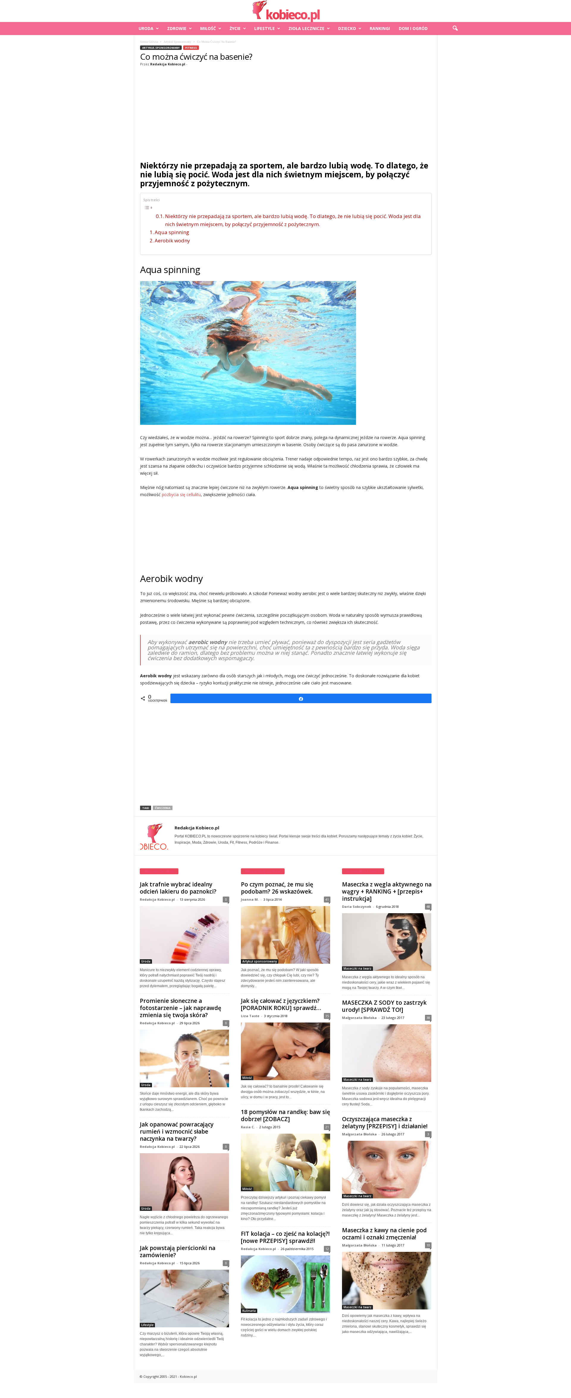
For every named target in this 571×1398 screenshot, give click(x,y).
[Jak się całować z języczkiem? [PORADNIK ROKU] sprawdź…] (285, 1051)
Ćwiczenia (162, 808)
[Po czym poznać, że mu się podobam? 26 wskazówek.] (285, 935)
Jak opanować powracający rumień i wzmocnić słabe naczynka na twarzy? (177, 1132)
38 (428, 1017)
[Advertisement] (286, 112)
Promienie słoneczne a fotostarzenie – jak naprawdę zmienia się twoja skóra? (180, 1008)
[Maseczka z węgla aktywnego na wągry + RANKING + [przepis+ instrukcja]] (387, 942)
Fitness (191, 48)
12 (327, 1248)
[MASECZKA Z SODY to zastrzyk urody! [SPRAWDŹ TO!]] (387, 1053)
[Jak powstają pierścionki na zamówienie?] (184, 1298)
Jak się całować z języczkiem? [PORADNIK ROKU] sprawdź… (281, 1004)
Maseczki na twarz (357, 968)
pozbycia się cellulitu (181, 494)
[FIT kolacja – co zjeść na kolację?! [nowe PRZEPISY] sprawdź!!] (285, 1284)
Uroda (146, 28)
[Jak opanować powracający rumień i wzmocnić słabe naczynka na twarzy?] (184, 1182)
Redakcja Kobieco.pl (167, 64)
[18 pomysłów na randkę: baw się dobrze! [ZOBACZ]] (285, 1162)
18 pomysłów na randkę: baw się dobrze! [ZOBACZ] (285, 1115)
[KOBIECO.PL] (285, 11)
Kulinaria (249, 1311)
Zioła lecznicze (306, 28)
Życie (235, 28)
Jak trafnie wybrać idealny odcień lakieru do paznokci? (178, 888)
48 (428, 906)
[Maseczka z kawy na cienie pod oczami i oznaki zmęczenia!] (387, 1280)
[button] (455, 28)
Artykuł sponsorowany (177, 41)
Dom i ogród (413, 28)
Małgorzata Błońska (359, 1017)
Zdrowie (176, 28)
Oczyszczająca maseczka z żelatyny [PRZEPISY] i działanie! (385, 1122)
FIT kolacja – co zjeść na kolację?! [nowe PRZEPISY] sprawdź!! (285, 1237)
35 (327, 1016)
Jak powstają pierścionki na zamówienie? (177, 1251)
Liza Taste (250, 1016)
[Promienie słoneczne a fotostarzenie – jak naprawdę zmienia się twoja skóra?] (184, 1058)
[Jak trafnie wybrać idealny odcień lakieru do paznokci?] (184, 935)
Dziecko (347, 28)
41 (327, 899)
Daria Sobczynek (356, 906)
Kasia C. (248, 1127)
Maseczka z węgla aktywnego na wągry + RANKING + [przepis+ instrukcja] (387, 891)
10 (428, 1245)
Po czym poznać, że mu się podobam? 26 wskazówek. (277, 888)
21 (327, 1127)
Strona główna (149, 41)
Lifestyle (264, 28)
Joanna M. (250, 899)
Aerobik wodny (172, 240)
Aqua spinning (172, 232)
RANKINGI (380, 28)
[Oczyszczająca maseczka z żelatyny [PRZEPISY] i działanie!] (387, 1169)
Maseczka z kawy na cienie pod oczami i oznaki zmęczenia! (384, 1233)
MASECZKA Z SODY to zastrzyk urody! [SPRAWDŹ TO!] (384, 1006)
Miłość (208, 28)
